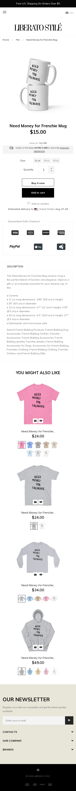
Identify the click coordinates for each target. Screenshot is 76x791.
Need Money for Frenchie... (38, 431)
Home (6, 39)
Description (15, 266)
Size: (23, 160)
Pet (17, 39)
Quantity (28, 169)
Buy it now (38, 183)
